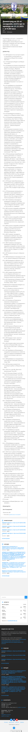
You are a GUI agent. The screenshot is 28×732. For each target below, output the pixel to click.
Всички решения (6, 538)
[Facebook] (14, 720)
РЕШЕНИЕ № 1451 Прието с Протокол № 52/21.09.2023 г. (14, 534)
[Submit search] (26, 597)
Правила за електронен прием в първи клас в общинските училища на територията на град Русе (14, 571)
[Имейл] (11, 720)
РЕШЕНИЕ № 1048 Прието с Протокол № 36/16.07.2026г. (13, 651)
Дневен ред (11, 722)
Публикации (9, 32)
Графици (22, 722)
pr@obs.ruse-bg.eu (22, 707)
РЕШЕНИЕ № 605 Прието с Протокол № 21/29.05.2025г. (14, 526)
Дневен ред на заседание (15, 514)
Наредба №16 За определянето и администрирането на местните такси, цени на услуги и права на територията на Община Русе (13, 547)
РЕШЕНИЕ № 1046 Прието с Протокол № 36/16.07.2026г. (13, 659)
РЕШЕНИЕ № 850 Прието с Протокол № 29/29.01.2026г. (14, 522)
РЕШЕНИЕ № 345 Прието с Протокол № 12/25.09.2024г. (14, 529)
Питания (6, 722)
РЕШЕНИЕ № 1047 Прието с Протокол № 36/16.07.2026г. (13, 655)
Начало (4, 32)
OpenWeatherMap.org (12, 620)
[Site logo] (14, 11)
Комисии (17, 722)
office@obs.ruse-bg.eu (6, 714)
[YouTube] (17, 720)
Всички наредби (5, 575)
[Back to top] (14, 728)
